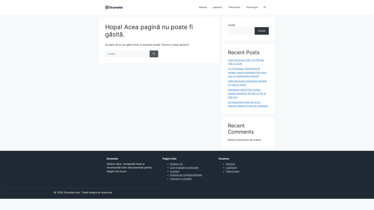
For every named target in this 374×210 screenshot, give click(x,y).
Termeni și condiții (180, 178)
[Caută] (154, 53)
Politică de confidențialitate (186, 175)
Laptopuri (217, 7)
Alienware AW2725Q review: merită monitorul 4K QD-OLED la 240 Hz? (247, 93)
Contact (174, 171)
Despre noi (176, 163)
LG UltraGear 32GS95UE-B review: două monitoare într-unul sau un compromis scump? (247, 72)
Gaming (203, 7)
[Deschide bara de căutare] (265, 7)
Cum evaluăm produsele (184, 167)
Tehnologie (252, 7)
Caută (231, 25)
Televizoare (234, 7)
